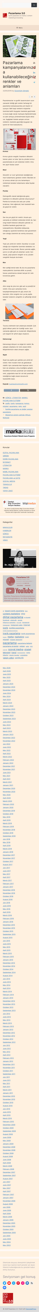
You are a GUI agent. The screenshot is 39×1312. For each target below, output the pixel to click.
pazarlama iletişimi (25, 643)
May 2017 (6, 874)
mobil (27, 637)
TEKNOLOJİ (7, 484)
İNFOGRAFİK (7, 537)
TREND (5, 488)
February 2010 (8, 1121)
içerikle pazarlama (16, 628)
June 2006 (7, 1210)
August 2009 (8, 1134)
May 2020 (7, 795)
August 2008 (8, 1156)
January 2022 (8, 763)
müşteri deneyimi (16, 640)
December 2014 (9, 963)
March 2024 (7, 703)
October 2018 (8, 833)
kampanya (19, 403)
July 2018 (6, 839)
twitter (28, 652)
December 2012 (9, 1033)
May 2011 (6, 1083)
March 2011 (7, 1090)
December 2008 (9, 1147)
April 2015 (6, 950)
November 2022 (9, 741)
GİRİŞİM (6, 456)
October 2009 (8, 1128)
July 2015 (6, 941)
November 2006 (9, 1201)
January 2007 (8, 1198)
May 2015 (6, 947)
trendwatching (21, 652)
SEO (31, 646)
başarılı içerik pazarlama (14, 611)
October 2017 (8, 861)
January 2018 (8, 852)
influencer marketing (9, 622)
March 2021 (7, 782)
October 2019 (8, 814)
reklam (22, 646)
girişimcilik (13, 620)
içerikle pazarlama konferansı (10, 630)
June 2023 (7, 722)
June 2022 (7, 747)
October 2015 (8, 931)
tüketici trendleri (14, 655)
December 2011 (9, 1064)
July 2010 (6, 1109)
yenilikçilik (19, 658)
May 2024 (7, 696)
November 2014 (9, 966)
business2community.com (18, 384)
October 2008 (8, 1153)
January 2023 (8, 734)
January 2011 (8, 1093)
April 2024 (7, 700)
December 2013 (9, 1001)
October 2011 (8, 1071)
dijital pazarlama (13, 617)
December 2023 (9, 709)
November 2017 (9, 858)
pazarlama (13, 406)
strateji (27, 649)
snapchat (5, 649)
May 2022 (6, 750)
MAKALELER (7, 527)
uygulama (23, 655)
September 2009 (9, 1131)
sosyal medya (15, 649)
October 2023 (8, 715)
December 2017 (9, 855)
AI (3, 611)
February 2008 (8, 1169)
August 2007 (8, 1179)
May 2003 (7, 1245)
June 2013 (7, 1017)
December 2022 (9, 738)
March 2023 (7, 731)
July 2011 (6, 1077)
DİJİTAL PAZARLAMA (11, 453)
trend (13, 652)
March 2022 (7, 757)
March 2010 (7, 1118)
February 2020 (8, 804)
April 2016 (7, 912)
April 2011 (6, 1087)
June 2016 (7, 906)
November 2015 (9, 928)
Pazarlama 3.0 (17, 13)
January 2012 (8, 1061)
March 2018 (7, 849)
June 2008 (7, 1160)
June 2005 (7, 1239)
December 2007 (9, 1172)
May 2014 (6, 985)
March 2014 (7, 991)
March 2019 (7, 823)
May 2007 (7, 1188)
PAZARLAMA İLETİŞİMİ (11, 401)
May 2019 (6, 817)
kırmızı (26, 403)
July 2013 (6, 1014)
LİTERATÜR (16, 398)
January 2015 (8, 960)
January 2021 (8, 785)
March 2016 (7, 915)
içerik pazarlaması (28, 634)
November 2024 (9, 690)
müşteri (6, 406)
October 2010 (8, 1102)
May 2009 (7, 1141)
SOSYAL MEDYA (9, 481)
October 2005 (8, 1229)
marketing (19, 637)
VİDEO (5, 540)
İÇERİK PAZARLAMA (10, 459)
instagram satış (17, 625)
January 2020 (8, 807)
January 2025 (8, 684)
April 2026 (7, 671)
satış (27, 646)
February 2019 (8, 826)
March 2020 (7, 801)
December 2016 (9, 890)
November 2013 (9, 1004)
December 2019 (9, 811)
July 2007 (6, 1182)
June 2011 (7, 1080)
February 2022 (8, 760)
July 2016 (6, 903)
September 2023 (9, 719)
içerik (13, 403)
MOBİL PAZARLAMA (10, 472)
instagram (6, 625)
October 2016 (8, 896)
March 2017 (7, 880)
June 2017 (7, 871)
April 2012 (6, 1055)
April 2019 (7, 820)
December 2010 (9, 1096)
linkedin (5, 637)
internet (26, 625)
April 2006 (7, 1213)
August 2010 (7, 1106)
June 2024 (7, 693)
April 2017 (6, 877)
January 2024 (8, 706)
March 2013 (7, 1023)
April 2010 (7, 1115)
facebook (6, 620)
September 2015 (9, 934)
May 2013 (6, 1020)
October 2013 (8, 1007)
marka (11, 636)
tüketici (5, 655)
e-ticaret (27, 617)
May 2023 (7, 725)
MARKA (25, 398)
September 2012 (9, 1042)
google (20, 620)
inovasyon (25, 622)
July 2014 (6, 979)
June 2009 (7, 1137)
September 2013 (9, 1010)
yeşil (24, 406)
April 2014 (7, 988)
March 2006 (7, 1217)
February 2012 (8, 1058)
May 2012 (6, 1052)
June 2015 (7, 944)
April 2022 (7, 753)
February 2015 (8, 957)
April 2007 (7, 1191)
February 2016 (8, 918)
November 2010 (9, 1099)
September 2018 (9, 836)
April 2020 (7, 798)
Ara (3, 2)
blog (26, 611)
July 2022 (6, 744)
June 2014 (7, 982)
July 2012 (6, 1045)
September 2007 (9, 1175)
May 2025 (6, 677)
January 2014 (8, 998)
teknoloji (7, 652)
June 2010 (7, 1112)
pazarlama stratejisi (10, 646)
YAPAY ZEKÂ (8, 491)
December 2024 (9, 687)
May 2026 (7, 668)
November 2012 (9, 1036)
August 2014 (7, 976)
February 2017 (8, 884)
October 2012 (8, 1039)
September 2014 (9, 972)
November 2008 (9, 1150)
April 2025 (7, 681)
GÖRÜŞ (8, 398)
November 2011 (9, 1068)
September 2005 (9, 1233)
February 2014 (8, 995)
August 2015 (7, 937)
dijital (23, 614)
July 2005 (6, 1236)
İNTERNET (7, 462)
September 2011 (9, 1074)
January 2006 (8, 1220)
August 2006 (8, 1204)
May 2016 (6, 909)
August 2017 (7, 865)
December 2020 (9, 788)
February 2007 (8, 1194)
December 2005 (9, 1223)
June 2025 (7, 674)
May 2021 (6, 776)
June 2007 (7, 1185)
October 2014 (8, 969)
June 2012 (7, 1049)
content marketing (11, 613)
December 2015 (9, 925)
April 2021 (6, 779)
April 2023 (7, 728)
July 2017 (6, 868)
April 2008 (7, 1163)
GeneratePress (31, 1309)
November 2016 (9, 893)
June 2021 (7, 773)
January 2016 (8, 922)
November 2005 (9, 1226)
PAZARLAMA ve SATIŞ (11, 478)
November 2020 (9, 792)
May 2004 (7, 1242)
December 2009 (9, 1125)
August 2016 (7, 899)
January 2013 (8, 1029)
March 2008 (7, 1166)
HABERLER (7, 531)
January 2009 (8, 1144)
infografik (18, 622)
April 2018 (6, 845)
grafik (7, 403)
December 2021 (9, 766)
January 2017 (8, 887)
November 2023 (9, 712)
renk (20, 406)
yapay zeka (8, 658)
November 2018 (9, 830)
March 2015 (7, 953)
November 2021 (9, 769)
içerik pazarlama (11, 633)
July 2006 (6, 1207)
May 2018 (6, 842)
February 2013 (8, 1026)
